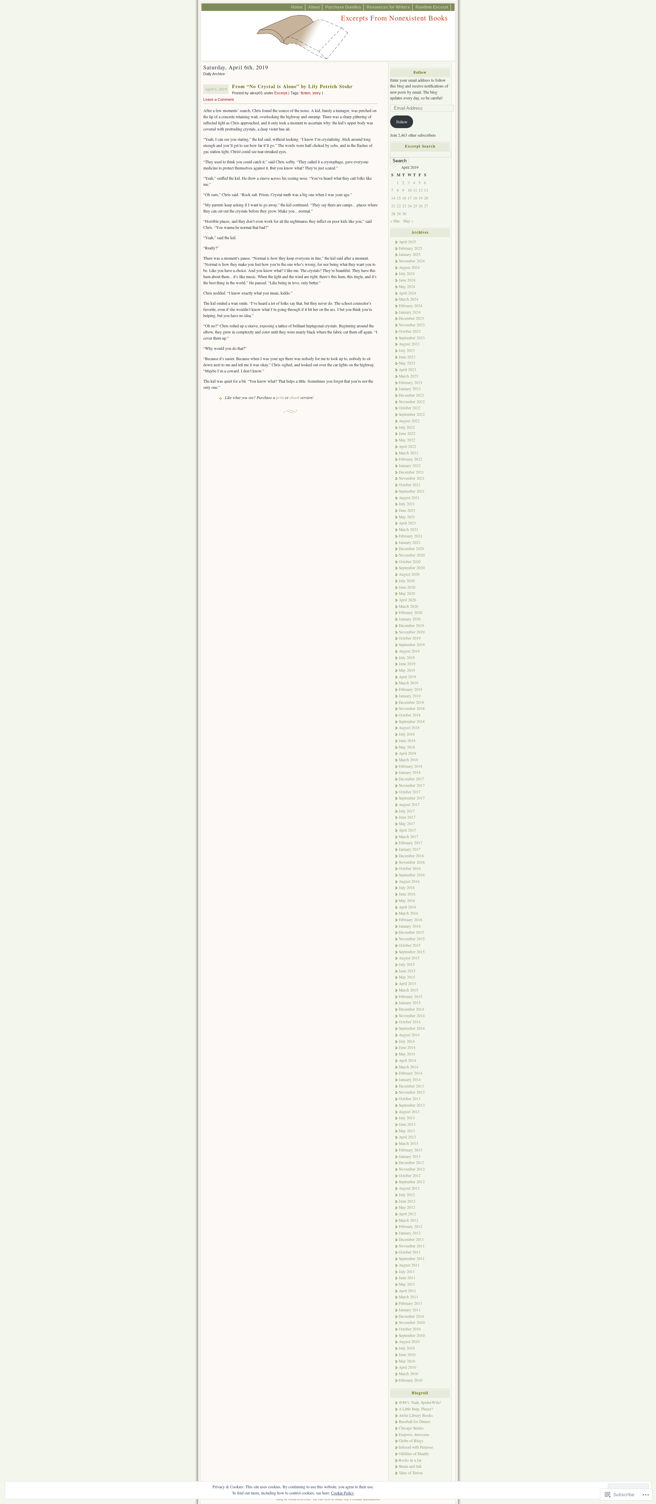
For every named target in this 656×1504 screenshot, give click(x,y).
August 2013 (409, 1111)
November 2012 (412, 1169)
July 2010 (407, 1348)
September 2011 (412, 1258)
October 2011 (410, 1252)
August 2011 (409, 1265)
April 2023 (407, 369)
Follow (419, 72)
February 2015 (410, 996)
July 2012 (407, 1194)
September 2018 (412, 721)
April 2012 (407, 1213)
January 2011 (410, 1309)
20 (426, 198)
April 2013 (407, 1136)
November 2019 (412, 631)
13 (426, 190)
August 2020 (409, 574)
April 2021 (407, 522)
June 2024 (407, 280)
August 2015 (409, 957)
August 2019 (409, 651)
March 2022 (408, 452)
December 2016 (411, 855)
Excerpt (280, 93)
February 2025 (410, 248)
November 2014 (412, 1015)
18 (415, 198)
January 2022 (410, 465)
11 (415, 190)
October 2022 (410, 407)
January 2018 (410, 772)
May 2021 (407, 516)
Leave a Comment (218, 99)
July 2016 (407, 887)
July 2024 (407, 273)
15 (399, 198)
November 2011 (412, 1245)
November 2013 (412, 1092)
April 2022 (407, 446)
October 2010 (410, 1328)
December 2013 (411, 1086)
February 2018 (410, 766)
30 (404, 213)
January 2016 (410, 926)
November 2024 (412, 260)
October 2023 (410, 331)
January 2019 (410, 695)
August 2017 (409, 804)
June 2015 (407, 970)
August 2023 (409, 343)
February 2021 (410, 535)
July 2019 (407, 657)
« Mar (395, 220)
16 (404, 198)
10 (410, 190)
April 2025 (407, 241)
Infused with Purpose (416, 1447)
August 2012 (409, 1188)
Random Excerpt (431, 7)
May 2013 (407, 1130)
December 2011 (411, 1239)
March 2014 (408, 1066)
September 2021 (412, 491)
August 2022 (409, 420)
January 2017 (410, 849)
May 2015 (407, 977)
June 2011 (407, 1277)
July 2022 (407, 427)
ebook (294, 397)
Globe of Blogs (411, 1440)
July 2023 (407, 350)
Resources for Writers (388, 7)
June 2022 (407, 433)
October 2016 (410, 868)
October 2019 (410, 638)
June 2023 (407, 356)
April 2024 (407, 293)
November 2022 (412, 401)
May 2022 (407, 439)
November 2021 (412, 478)
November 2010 (412, 1322)
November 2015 (412, 938)
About (314, 7)
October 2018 (410, 714)
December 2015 (411, 932)
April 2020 (407, 599)
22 (399, 205)
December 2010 (411, 1316)
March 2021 (408, 529)
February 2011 (410, 1303)
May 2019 (407, 670)
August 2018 (409, 727)
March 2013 (408, 1143)
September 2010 (412, 1335)
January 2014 (410, 1079)
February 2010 (410, 1380)
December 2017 (411, 778)
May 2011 (407, 1284)
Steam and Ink (410, 1466)
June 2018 (407, 740)
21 (393, 205)
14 (393, 198)
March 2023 (408, 376)
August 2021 (409, 497)
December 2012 (411, 1162)
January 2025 (410, 254)
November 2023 (412, 324)
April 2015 (407, 983)
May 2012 (407, 1207)
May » (408, 220)
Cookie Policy (342, 1492)
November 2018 (412, 708)
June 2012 (407, 1201)
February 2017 (410, 842)
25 (415, 205)
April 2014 (407, 1060)
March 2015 (408, 990)
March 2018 (408, 759)
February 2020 (410, 612)
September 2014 (412, 1028)
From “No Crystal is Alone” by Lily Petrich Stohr (292, 86)
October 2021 (410, 484)
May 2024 (407, 286)
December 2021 (411, 472)
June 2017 (407, 817)
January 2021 (410, 542)
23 (404, 205)
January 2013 (410, 1156)
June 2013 (407, 1124)
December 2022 (411, 395)
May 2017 (407, 823)
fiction (305, 93)
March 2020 (408, 606)
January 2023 (410, 388)
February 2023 (410, 382)
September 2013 (412, 1105)
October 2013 (410, 1098)
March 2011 (408, 1296)
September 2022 (412, 414)
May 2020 (407, 593)
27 (426, 205)
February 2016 (410, 919)
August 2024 (409, 267)
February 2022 (410, 459)
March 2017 (408, 836)
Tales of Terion (411, 1472)
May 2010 (407, 1361)
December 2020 (411, 548)
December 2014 (411, 1009)
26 (421, 205)
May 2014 (407, 1053)
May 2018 (407, 747)
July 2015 (407, 964)
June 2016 (407, 894)
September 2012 (412, 1181)
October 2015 (410, 945)
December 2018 (411, 702)
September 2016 (412, 874)
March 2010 (408, 1373)
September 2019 (412, 644)
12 (421, 190)
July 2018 (407, 734)
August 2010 (409, 1341)
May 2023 (407, 363)
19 (421, 198)
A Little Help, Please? (416, 1408)
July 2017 (407, 810)
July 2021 (407, 503)
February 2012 (410, 1226)
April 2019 (407, 676)
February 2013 (410, 1149)
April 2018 (407, 753)
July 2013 (407, 1117)
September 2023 (412, 337)
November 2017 (412, 785)
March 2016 (408, 913)
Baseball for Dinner (414, 1421)
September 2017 (412, 798)
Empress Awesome (414, 1434)
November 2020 (412, 555)
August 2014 (409, 1034)
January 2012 (410, 1232)
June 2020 (407, 587)
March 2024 (408, 299)
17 (410, 198)
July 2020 (407, 580)
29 (399, 213)
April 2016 (407, 907)
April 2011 (407, 1290)
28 (393, 213)
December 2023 (411, 318)
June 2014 (407, 1047)
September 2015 (412, 951)
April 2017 (407, 830)
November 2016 (412, 862)
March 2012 (408, 1220)
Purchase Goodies (343, 7)
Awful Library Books (416, 1415)
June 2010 (407, 1354)
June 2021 (407, 510)
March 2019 (408, 682)
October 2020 (410, 561)
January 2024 (410, 312)
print (280, 397)
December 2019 (411, 625)
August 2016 (409, 881)
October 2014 (410, 1021)
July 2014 (407, 1041)
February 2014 (410, 1073)
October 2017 (410, 791)
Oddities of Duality (414, 1453)
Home (297, 7)
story (316, 93)
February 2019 (410, 689)
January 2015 (410, 1002)
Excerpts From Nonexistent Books (394, 18)
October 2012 (410, 1175)
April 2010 (407, 1367)
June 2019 (407, 663)
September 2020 (412, 567)
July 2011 (407, 1271)
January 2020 (410, 618)
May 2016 (407, 900)
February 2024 (410, 305)
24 (410, 205)
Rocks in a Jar (410, 1460)
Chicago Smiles (411, 1428)
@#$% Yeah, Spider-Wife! (420, 1402)
